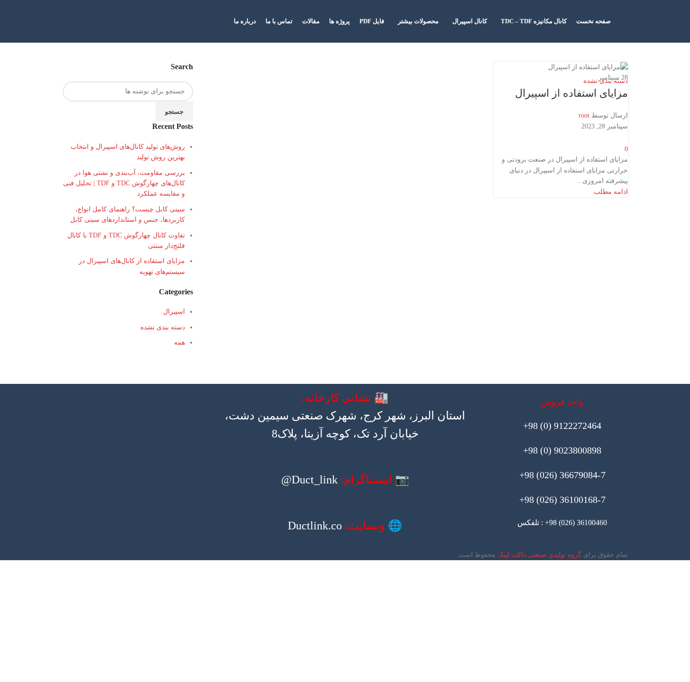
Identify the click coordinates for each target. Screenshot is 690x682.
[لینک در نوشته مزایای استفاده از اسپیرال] (345, 280)
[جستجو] (624, 21)
